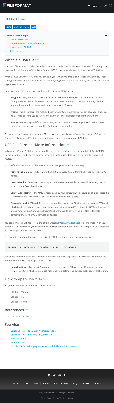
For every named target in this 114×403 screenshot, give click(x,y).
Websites (86, 383)
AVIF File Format (18, 338)
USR (34, 26)
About (98, 383)
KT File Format (18, 342)
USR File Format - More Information (27, 43)
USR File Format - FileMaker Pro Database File (33, 330)
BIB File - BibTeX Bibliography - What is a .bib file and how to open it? (45, 346)
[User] (105, 6)
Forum (46, 383)
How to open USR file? (20, 47)
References (15, 51)
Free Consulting (61, 383)
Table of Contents (17, 19)
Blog (75, 383)
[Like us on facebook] (49, 375)
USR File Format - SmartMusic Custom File (31, 334)
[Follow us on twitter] (54, 375)
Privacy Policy (46, 398)
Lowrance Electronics (21, 316)
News (35, 383)
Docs (26, 383)
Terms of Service (59, 398)
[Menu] (89, 6)
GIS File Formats (21, 26)
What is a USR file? (19, 39)
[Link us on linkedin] (65, 375)
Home (8, 26)
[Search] (111, 6)
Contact (70, 398)
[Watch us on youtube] (60, 375)
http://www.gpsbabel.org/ (71, 222)
